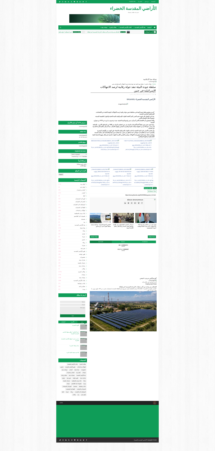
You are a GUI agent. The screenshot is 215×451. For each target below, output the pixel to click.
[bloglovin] (74, 1)
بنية (84, 222)
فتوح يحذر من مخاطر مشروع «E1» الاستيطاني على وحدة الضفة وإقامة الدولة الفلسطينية (147, 226)
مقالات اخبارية (148, 84)
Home (154, 84)
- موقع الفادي (83, 165)
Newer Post (94, 237)
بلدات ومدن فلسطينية (79, 213)
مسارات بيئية (82, 266)
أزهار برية (82, 184)
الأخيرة (72, 322)
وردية (84, 289)
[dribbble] (71, 1)
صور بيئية (83, 248)
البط (84, 196)
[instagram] (62, 1)
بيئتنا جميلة (82, 228)
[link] (107, 153)
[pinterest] (77, 1)
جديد (82, 322)
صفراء (83, 245)
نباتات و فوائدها (81, 283)
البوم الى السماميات (80, 199)
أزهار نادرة (82, 187)
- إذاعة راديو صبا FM (82, 164)
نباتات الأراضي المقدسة (79, 280)
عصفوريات (82, 257)
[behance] (65, 1)
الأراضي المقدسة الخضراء (133, 8)
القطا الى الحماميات (80, 207)
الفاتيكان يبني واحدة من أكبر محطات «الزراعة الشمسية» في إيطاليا (125, 32)
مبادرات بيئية (82, 260)
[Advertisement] (116, 45)
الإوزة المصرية (75, 325)
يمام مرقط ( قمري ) (74, 345)
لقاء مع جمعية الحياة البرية (73, 352)
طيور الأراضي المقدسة (79, 251)
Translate (84, 156)
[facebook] (86, 1)
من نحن (147, 1)
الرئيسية (153, 1)
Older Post (152, 237)
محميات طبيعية (81, 263)
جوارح (83, 234)
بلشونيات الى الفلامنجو (79, 216)
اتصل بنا (140, 1)
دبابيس (83, 239)
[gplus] (80, 1)
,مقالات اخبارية (133, 94)
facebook (145, 241)
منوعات (83, 274)
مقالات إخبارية (112, 27)
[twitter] (83, 1)
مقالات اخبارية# (148, 188)
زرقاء (84, 242)
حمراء (83, 236)
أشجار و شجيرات (81, 190)
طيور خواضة (82, 254)
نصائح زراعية (82, 286)
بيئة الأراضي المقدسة (140, 27)
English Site (132, 1)
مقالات (83, 269)
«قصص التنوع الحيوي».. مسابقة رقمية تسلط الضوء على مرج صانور (101, 225)
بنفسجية (83, 219)
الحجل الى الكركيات (80, 201)
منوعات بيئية (104, 27)
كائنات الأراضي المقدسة (126, 27)
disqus (123, 241)
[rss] (68, 1)
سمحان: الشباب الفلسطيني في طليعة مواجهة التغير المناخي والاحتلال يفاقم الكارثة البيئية (123, 226)
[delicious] (59, 1)
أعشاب (83, 193)
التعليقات (63, 322)
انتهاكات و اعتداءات (98, 32)
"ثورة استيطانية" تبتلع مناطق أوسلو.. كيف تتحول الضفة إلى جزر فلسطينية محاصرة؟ (74, 32)
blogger (101, 241)
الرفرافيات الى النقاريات (79, 204)
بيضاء (84, 231)
